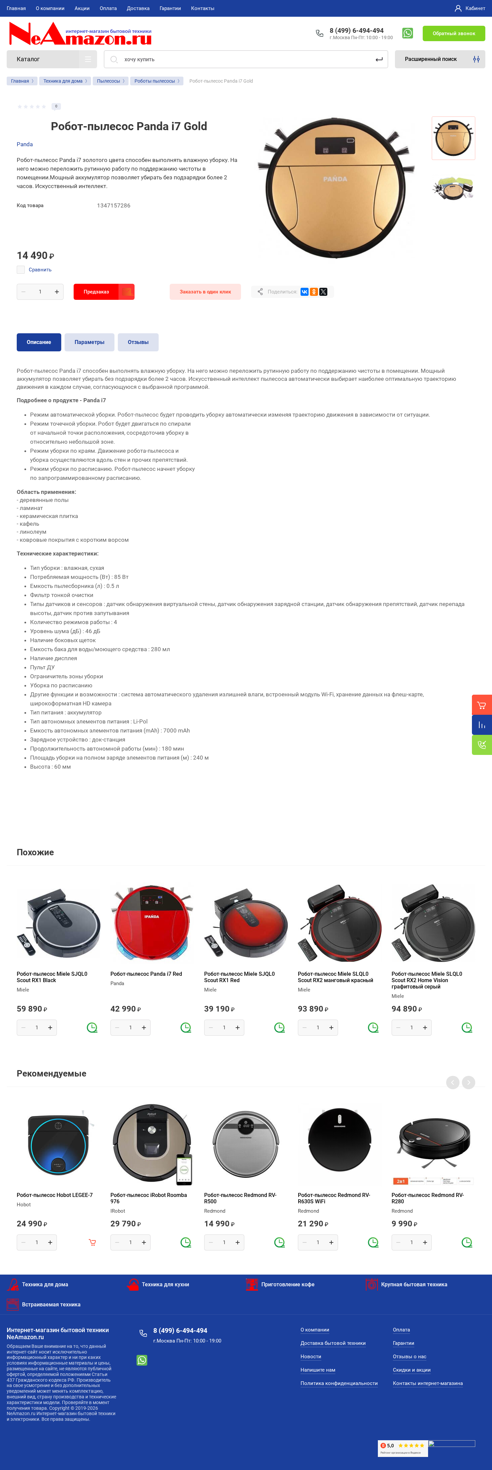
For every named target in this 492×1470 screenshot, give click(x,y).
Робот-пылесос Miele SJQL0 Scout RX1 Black (52, 977)
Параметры (89, 342)
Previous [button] (453, 1082)
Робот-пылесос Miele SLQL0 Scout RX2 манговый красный (335, 977)
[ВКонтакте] (305, 292)
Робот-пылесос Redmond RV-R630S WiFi (334, 1198)
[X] (323, 292)
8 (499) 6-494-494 (357, 30)
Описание (39, 342)
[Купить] (92, 1242)
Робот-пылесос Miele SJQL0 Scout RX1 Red (239, 977)
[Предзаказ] (92, 1028)
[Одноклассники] (314, 292)
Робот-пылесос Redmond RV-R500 (240, 1198)
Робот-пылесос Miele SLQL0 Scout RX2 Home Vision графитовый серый (427, 980)
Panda (25, 144)
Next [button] (468, 1082)
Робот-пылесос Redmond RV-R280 (428, 1198)
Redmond (214, 1211)
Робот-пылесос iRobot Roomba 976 (148, 1198)
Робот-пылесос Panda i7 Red (146, 974)
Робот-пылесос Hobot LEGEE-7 (55, 1195)
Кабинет (475, 8)
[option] (336, 188)
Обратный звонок (454, 33)
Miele (23, 990)
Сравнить (40, 270)
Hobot (24, 1205)
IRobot (117, 1211)
